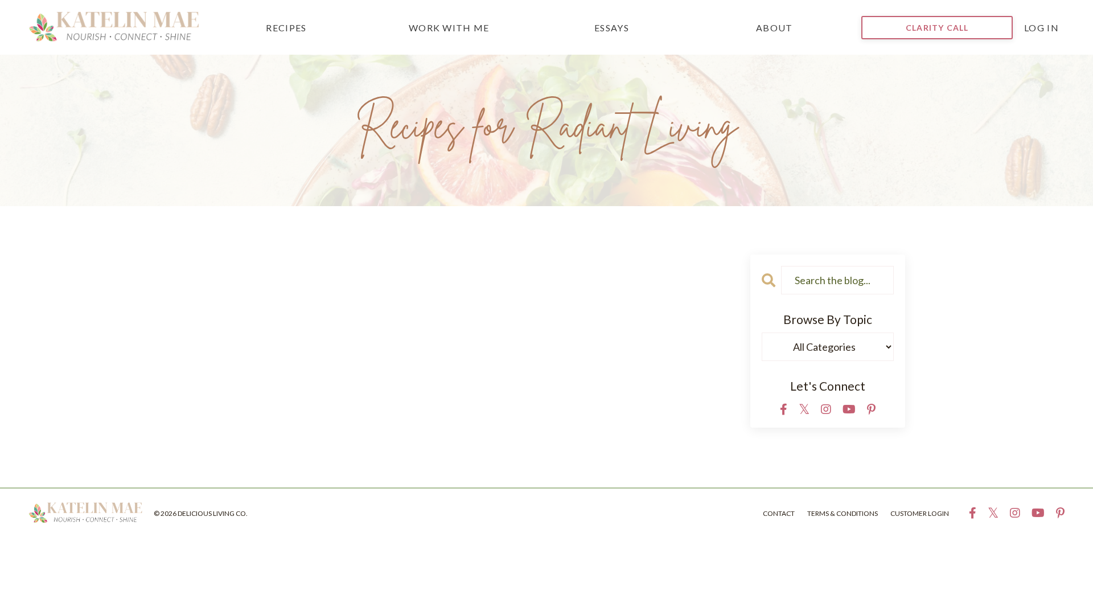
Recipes (286, 27)
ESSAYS (611, 27)
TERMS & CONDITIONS (842, 513)
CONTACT (779, 513)
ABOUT (774, 27)
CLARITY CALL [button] (937, 27)
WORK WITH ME (449, 27)
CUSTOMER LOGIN (919, 513)
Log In (1041, 27)
